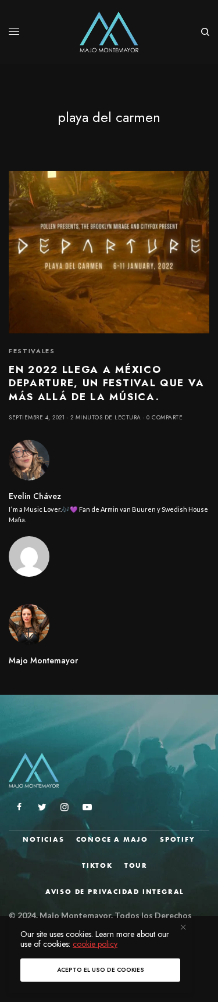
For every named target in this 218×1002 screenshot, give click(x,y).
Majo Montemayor (43, 660)
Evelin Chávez (35, 496)
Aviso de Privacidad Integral (114, 891)
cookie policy (95, 944)
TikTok (97, 865)
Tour (136, 865)
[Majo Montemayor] (109, 32)
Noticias (43, 839)
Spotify (177, 839)
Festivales (32, 350)
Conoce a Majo (112, 839)
